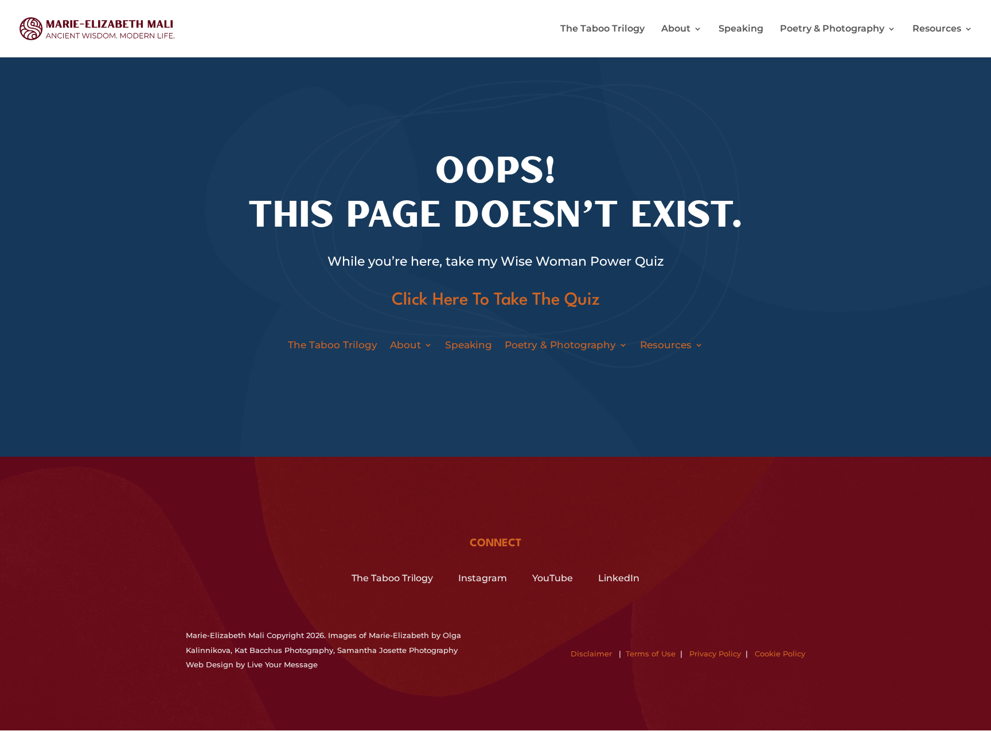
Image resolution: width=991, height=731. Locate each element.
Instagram (482, 578)
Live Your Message (282, 664)
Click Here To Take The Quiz (496, 300)
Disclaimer (591, 653)
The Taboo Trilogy (602, 29)
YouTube (552, 578)
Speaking (741, 29)
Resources (936, 29)
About (675, 29)
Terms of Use (651, 653)
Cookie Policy (780, 653)
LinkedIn (618, 578)
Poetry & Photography (832, 29)
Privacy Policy (715, 653)
